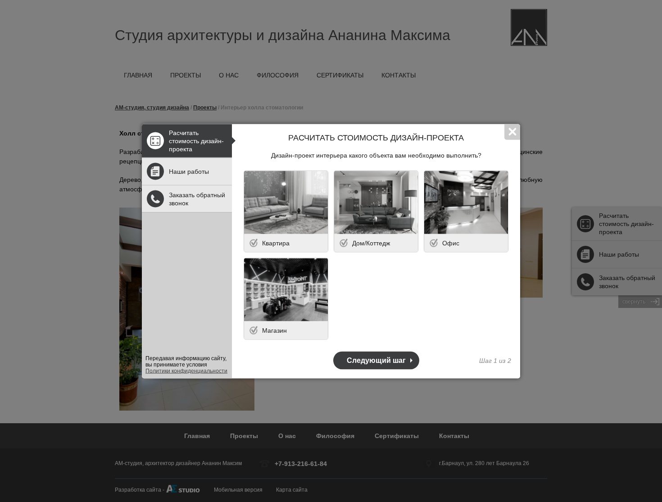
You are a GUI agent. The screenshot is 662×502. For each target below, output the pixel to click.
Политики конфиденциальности (186, 370)
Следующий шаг (376, 360)
